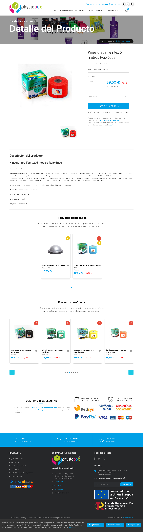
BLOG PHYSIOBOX (18, 466)
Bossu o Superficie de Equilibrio (53, 265)
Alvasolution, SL (128, 517)
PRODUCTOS (16, 462)
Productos (79, 10)
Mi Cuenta (112, 10)
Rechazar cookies (115, 525)
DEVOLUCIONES (17, 476)
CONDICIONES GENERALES (22, 473)
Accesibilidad (13, 518)
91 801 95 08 (92, 4)
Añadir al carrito (107, 106)
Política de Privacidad (50, 518)
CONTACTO (15, 469)
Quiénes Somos (66, 10)
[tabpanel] (56, 256)
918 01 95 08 (59, 482)
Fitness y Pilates (47, 268)
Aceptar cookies (95, 525)
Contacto (100, 10)
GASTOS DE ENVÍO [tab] (122, 112)
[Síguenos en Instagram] (104, 458)
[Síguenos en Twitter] (99, 458)
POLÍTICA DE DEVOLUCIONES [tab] (99, 112)
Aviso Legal (23, 518)
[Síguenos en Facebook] (94, 458)
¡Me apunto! (126, 484)
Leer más (71, 527)
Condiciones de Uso (35, 518)
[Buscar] (133, 10)
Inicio (56, 10)
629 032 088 (103, 4)
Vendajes (76, 270)
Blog (89, 10)
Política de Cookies (64, 518)
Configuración (133, 525)
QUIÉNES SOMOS (18, 459)
